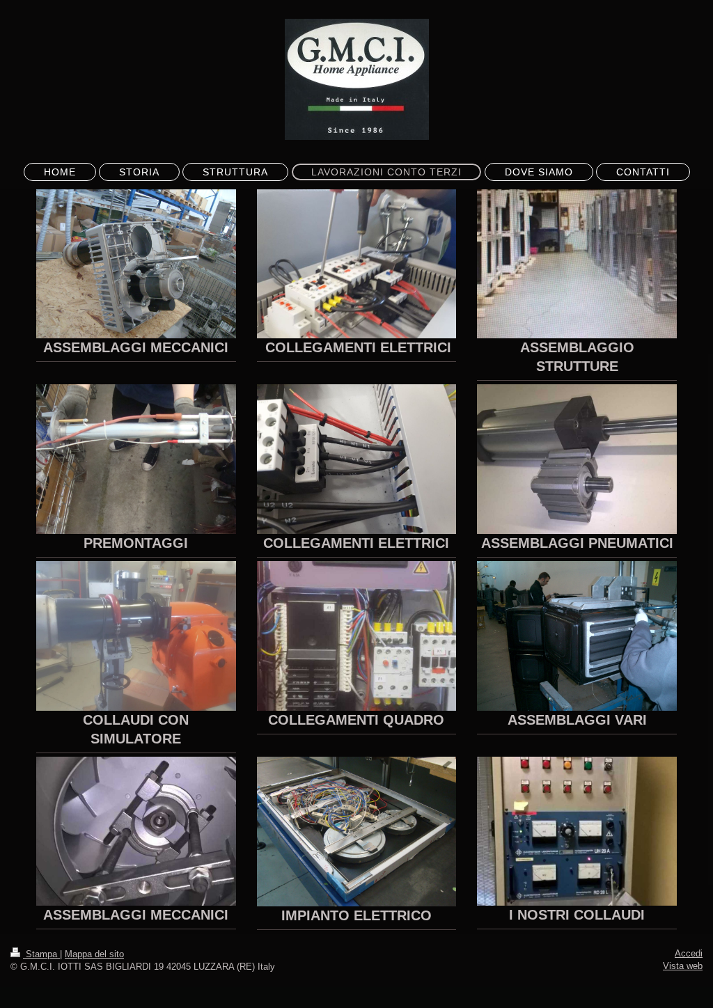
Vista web (683, 966)
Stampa (41, 954)
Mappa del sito (94, 954)
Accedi (689, 953)
